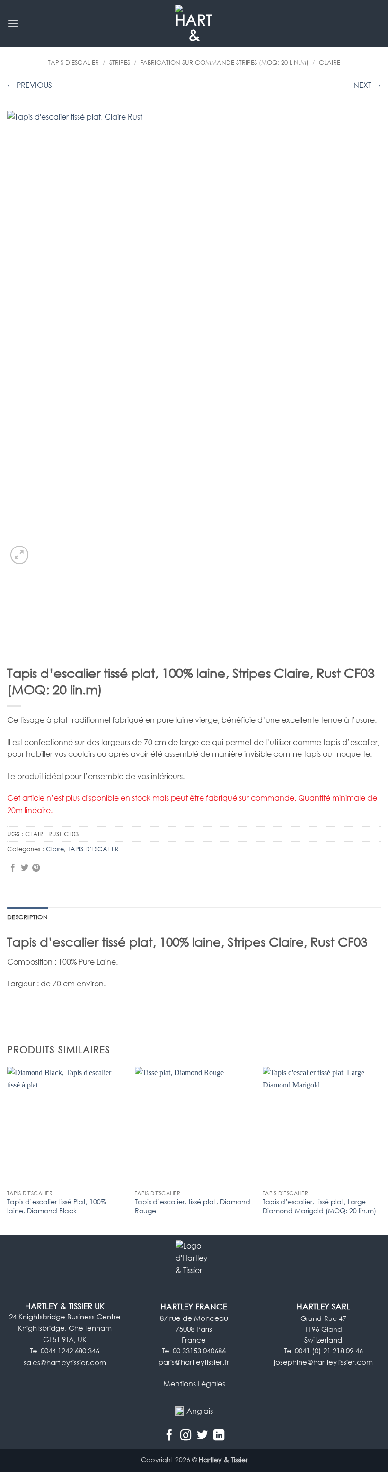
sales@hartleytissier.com (65, 1362)
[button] (12, 23)
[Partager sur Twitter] (24, 868)
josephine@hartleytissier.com (323, 1362)
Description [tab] (27, 917)
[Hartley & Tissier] (194, 23)
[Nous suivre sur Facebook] (169, 1435)
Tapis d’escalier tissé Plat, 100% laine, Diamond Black (56, 1206)
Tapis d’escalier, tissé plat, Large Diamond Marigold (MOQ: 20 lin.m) (319, 1206)
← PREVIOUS (29, 85)
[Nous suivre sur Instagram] (185, 1435)
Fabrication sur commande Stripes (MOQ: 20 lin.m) (224, 62)
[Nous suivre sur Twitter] (202, 1435)
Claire (329, 62)
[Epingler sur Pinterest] (36, 868)
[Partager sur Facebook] (13, 868)
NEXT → (367, 85)
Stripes (119, 62)
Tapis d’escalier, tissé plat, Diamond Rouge (192, 1206)
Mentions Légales (194, 1383)
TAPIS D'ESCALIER (73, 62)
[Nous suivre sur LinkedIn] (218, 1435)
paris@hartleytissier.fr (194, 1362)
